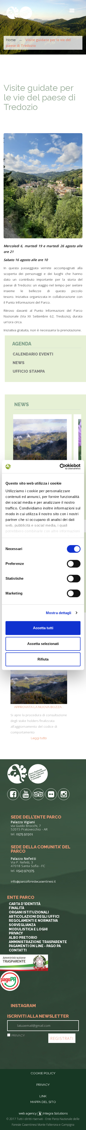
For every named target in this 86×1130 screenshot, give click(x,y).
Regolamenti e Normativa (33, 921)
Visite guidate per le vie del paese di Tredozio (39, 97)
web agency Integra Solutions (43, 1113)
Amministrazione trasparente (38, 942)
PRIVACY (18, 1035)
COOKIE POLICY (43, 1073)
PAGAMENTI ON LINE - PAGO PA (35, 946)
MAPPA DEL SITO (43, 1102)
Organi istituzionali (29, 912)
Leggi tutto (39, 738)
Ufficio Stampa (29, 371)
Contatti (18, 950)
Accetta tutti (43, 628)
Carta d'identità (24, 904)
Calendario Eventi (33, 354)
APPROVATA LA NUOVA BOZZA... (39, 707)
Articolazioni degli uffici (34, 916)
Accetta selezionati (43, 644)
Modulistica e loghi (28, 929)
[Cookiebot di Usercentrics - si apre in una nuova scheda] (61, 467)
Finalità (16, 908)
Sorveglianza (22, 925)
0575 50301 (24, 834)
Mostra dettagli (58, 613)
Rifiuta (43, 659)
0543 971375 (25, 871)
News (18, 362)
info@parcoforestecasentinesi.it (33, 881)
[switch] (74, 564)
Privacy (16, 933)
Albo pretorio (23, 937)
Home (11, 40)
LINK (43, 1096)
